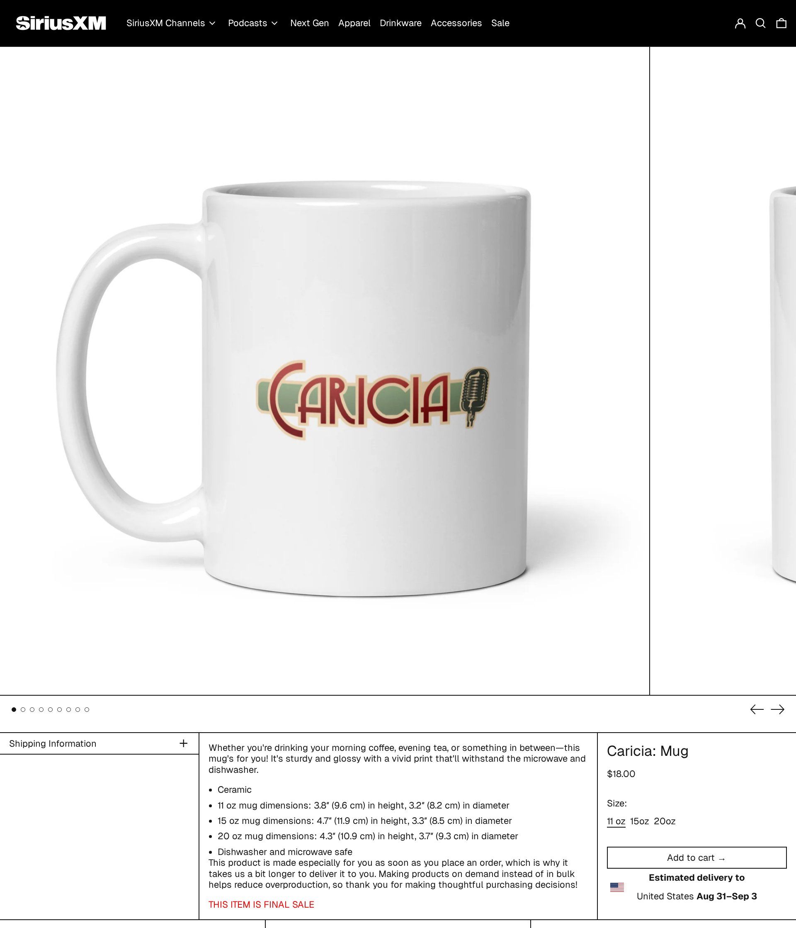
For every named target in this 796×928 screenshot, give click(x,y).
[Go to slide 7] (68, 709)
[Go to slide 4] (41, 709)
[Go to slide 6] (59, 709)
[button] (761, 23)
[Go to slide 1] (14, 709)
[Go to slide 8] (77, 709)
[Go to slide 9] (87, 709)
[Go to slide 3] (32, 709)
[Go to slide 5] (50, 709)
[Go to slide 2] (23, 709)
